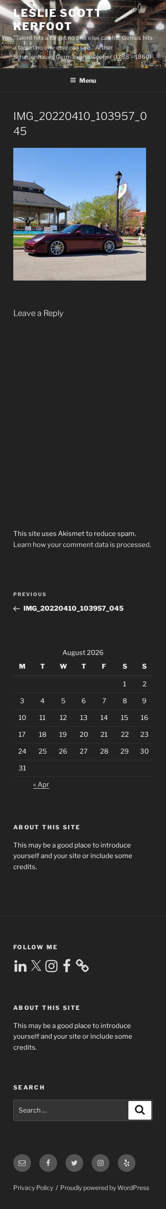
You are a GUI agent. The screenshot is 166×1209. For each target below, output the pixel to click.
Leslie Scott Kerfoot (58, 20)
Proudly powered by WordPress (104, 1187)
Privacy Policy (33, 1187)
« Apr (41, 785)
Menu (87, 80)
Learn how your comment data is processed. (82, 545)
